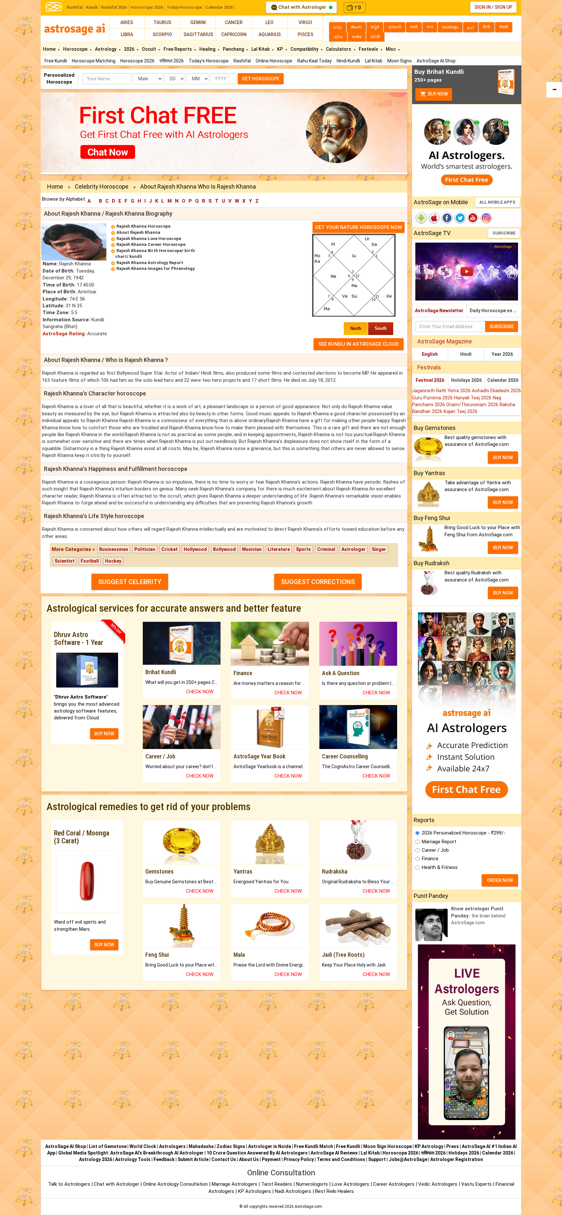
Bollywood (224, 549)
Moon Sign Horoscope (387, 1146)
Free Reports (178, 49)
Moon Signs (399, 60)
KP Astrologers (255, 1191)
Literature (279, 549)
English (430, 354)
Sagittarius (198, 34)
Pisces (305, 34)
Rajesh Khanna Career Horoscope (150, 244)
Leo (269, 22)
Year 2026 (502, 354)
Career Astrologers (393, 1184)
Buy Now (437, 94)
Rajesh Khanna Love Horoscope (148, 238)
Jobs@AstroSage (408, 1159)
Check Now (199, 692)
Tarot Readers (277, 1184)
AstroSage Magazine (444, 341)
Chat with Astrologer (302, 7)
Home (50, 49)
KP (280, 49)
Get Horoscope (260, 78)
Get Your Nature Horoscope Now (358, 227)
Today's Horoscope (209, 60)
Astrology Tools (133, 1159)
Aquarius (270, 34)
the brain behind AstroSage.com (478, 916)
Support (377, 1159)
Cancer (234, 22)
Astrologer (353, 549)
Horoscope (75, 49)
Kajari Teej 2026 (460, 411)
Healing (207, 49)
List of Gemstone (108, 1146)
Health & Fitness (440, 867)
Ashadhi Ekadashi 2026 (496, 391)
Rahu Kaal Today (314, 60)
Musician (251, 549)
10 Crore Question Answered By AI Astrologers (257, 1152)
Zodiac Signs (231, 1146)
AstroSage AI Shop (436, 60)
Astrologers (172, 1146)
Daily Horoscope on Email (495, 310)
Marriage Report (439, 842)
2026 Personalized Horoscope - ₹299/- (463, 833)
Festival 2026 (430, 380)
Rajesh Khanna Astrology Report (149, 262)
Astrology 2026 (95, 1159)
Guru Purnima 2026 (433, 398)
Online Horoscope (274, 60)
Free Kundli (56, 60)
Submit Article (193, 1159)
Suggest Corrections (318, 582)
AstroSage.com (308, 1206)
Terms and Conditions (341, 1159)
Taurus (162, 22)
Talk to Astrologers (69, 1184)
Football (90, 561)
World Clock (142, 1146)
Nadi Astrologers (293, 1191)
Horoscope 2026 (146, 7)
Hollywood (195, 549)
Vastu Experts (476, 1184)
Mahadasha (201, 1146)
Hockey (113, 561)
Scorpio (162, 34)
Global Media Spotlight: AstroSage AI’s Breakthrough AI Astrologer (131, 1152)
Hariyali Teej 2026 (473, 398)
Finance (430, 858)
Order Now (500, 880)
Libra (127, 34)
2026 (129, 49)
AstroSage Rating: (64, 334)
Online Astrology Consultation (176, 1184)
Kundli (92, 7)
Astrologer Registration (456, 1159)
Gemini (198, 22)
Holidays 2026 (466, 380)
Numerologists (312, 1184)
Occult (149, 49)
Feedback (164, 1159)
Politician (144, 549)
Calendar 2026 (219, 7)
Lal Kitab (373, 60)
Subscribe (503, 233)
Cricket (169, 549)
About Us (249, 1159)
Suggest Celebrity (129, 582)
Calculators (339, 49)
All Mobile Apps (497, 202)
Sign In (483, 7)
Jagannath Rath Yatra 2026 (442, 391)
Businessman (113, 549)
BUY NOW (104, 733)
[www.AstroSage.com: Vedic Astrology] (54, 6)
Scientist (64, 561)
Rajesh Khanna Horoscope (143, 226)
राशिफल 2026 (171, 60)
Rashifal (74, 7)
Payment (271, 1159)
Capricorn (234, 34)
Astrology (106, 49)
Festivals (369, 49)
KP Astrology (429, 1146)
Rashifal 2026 (114, 7)
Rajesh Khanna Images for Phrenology (155, 268)
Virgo (305, 22)
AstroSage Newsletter (439, 310)
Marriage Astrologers (235, 1184)
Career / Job (435, 850)
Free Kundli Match (313, 1146)
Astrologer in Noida (269, 1146)
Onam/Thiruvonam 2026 (473, 404)
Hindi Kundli (348, 60)
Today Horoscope (184, 7)
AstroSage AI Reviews (334, 1152)
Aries (126, 22)
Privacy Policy (299, 1159)
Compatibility (304, 49)
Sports (303, 549)
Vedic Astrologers (437, 1184)
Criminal (326, 549)
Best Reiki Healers (334, 1191)
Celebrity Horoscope (101, 186)
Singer (379, 549)
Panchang (234, 49)
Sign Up (503, 7)
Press (452, 1146)
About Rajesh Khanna (138, 232)
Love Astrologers (350, 1184)
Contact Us (223, 1159)
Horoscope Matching (93, 60)
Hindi (466, 354)
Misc (391, 49)
